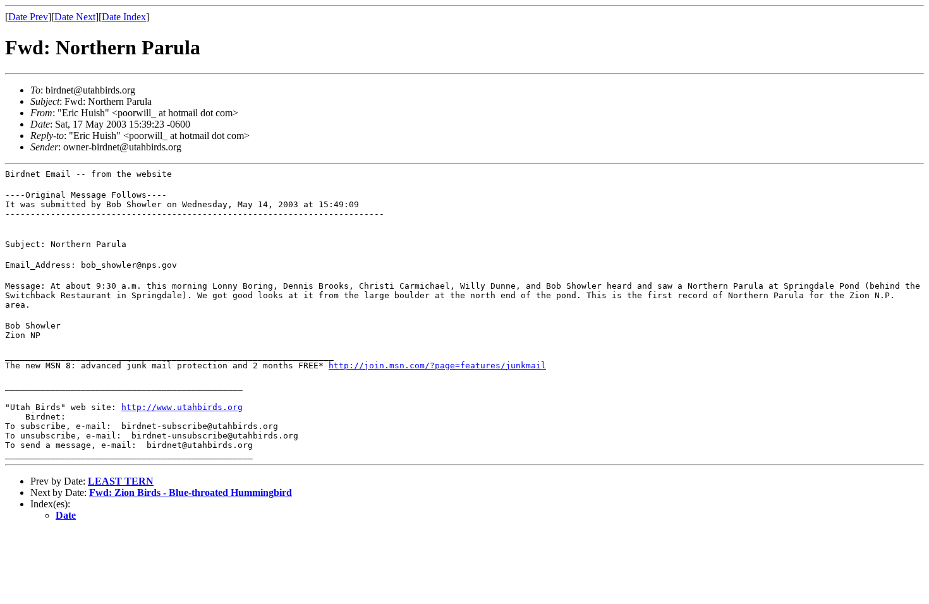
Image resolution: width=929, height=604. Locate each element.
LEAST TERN (121, 481)
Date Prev (28, 16)
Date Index (124, 16)
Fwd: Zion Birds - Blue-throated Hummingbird (190, 492)
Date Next (74, 16)
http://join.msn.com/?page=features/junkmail (437, 365)
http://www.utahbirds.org (182, 407)
